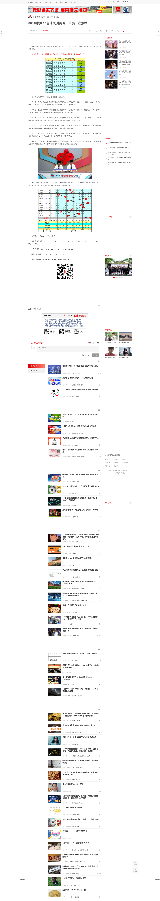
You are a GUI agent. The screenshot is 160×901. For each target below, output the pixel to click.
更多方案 (79, 322)
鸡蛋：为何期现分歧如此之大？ (74, 605)
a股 (73, 803)
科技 (56, 2)
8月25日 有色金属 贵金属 (72, 807)
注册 (118, 2)
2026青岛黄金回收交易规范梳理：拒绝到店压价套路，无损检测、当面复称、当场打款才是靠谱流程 (80, 537)
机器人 (71, 624)
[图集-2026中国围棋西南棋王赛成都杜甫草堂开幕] (118, 267)
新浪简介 (107, 459)
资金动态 (74, 600)
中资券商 (77, 861)
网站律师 (116, 466)
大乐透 (79, 373)
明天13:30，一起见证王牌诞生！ (75, 831)
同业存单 (79, 600)
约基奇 (80, 588)
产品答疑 (107, 466)
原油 (75, 732)
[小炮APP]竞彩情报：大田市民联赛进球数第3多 (80, 486)
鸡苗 (75, 612)
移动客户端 (125, 2)
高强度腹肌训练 (123, 357)
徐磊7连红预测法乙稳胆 (71, 326)
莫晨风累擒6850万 (54, 324)
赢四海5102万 (78, 324)
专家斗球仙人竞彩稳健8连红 (56, 326)
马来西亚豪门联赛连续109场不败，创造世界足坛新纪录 (125, 52)
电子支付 (74, 505)
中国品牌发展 (75, 756)
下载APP (78, 320)
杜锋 (83, 588)
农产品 (74, 897)
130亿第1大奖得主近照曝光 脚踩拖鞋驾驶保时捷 (62, 320)
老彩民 (79, 457)
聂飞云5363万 (63, 324)
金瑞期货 (76, 767)
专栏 (70, 2)
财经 (46, 2)
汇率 (73, 767)
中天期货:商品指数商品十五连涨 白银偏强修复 (80, 570)
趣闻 (73, 684)
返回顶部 (135, 876)
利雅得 (76, 445)
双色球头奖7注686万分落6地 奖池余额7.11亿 (120, 142)
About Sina (125, 459)
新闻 (37, 2)
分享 (118, 31)
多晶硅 (81, 767)
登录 (83, 355)
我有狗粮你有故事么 (110, 342)
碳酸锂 (81, 756)
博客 (61, 2)
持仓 (78, 850)
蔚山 (75, 493)
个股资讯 (74, 553)
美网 (78, 635)
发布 (95, 355)
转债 (78, 696)
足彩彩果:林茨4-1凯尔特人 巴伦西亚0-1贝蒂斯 (80, 510)
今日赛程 (80, 326)
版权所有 (123, 473)
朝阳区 (73, 720)
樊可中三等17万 (71, 322)
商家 (73, 541)
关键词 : (30, 309)
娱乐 (51, 2)
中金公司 (82, 861)
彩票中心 (52, 17)
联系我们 (107, 463)
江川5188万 (70, 324)
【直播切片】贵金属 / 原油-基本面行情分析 (79, 725)
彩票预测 (74, 373)
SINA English (125, 466)
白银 (75, 577)
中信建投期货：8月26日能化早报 (75, 878)
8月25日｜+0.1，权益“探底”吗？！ (75, 843)
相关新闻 (34, 366)
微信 (112, 31)
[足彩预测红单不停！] (70, 9)
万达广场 (78, 720)
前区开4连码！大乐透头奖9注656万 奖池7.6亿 (80, 366)
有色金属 (84, 600)
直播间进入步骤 (84, 850)
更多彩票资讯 (48, 315)
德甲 (73, 445)
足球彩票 (76, 396)
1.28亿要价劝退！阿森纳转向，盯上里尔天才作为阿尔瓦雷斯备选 (125, 82)
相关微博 (34, 370)
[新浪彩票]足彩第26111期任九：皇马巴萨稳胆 (79, 653)
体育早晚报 (75, 433)
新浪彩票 (46, 30)
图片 (65, 2)
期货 (78, 577)
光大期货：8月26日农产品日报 (74, 890)
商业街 (76, 541)
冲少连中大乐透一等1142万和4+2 (58, 322)
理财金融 (74, 850)
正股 (81, 696)
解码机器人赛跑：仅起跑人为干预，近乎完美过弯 (125, 72)
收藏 (101, 31)
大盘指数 (76, 803)
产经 (73, 577)
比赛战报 (74, 635)
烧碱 (88, 756)
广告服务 (116, 459)
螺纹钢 (85, 756)
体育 (41, 2)
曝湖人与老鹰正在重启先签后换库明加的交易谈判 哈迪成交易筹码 (125, 62)
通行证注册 (125, 463)
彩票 (48, 17)
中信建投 (74, 885)
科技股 (73, 873)
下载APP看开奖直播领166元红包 (72, 54)
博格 (78, 744)
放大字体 (95, 31)
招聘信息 (116, 463)
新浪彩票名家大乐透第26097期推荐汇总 (77, 378)
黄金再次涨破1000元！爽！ (72, 784)
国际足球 (74, 826)
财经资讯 (74, 696)
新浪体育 (43, 17)
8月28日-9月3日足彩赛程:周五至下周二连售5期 (80, 389)
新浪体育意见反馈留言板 (114, 455)
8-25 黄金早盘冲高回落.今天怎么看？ (76, 546)
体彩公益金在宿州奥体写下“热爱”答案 (77, 558)
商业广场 (78, 779)
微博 (106, 31)
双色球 (39, 309)
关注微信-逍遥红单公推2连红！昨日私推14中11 (80, 438)
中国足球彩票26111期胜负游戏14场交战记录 (79, 426)
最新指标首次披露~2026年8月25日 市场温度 (79, 737)
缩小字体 (90, 31)
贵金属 (79, 732)
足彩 (73, 396)
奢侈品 (73, 779)
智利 (78, 826)
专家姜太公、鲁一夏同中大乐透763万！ (46, 54)
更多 (75, 2)
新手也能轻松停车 (124, 342)
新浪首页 (30, 2)
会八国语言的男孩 (110, 357)
